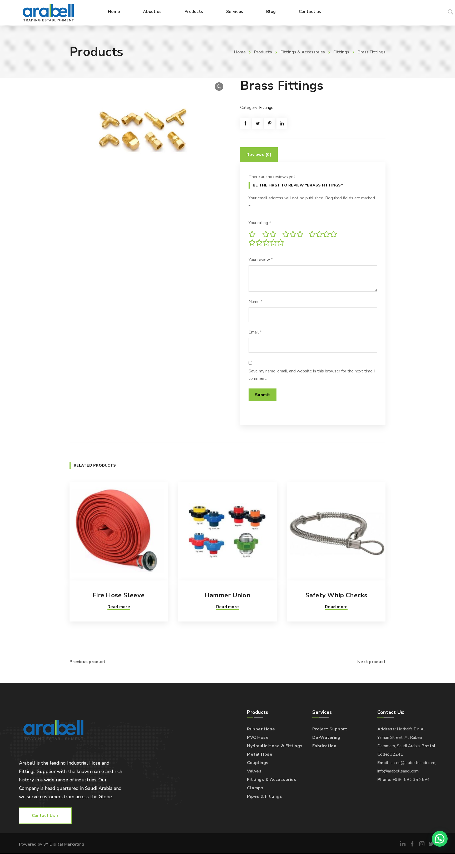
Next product (371, 662)
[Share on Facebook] (245, 123)
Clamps (255, 788)
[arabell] (48, 13)
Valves (254, 771)
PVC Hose (258, 737)
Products (263, 52)
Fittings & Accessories (302, 52)
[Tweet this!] (257, 123)
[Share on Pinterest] (269, 123)
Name (256, 302)
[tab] (259, 154)
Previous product (87, 662)
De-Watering (326, 737)
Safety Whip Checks (336, 595)
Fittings (341, 52)
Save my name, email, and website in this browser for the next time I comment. (312, 374)
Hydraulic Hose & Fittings (275, 746)
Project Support (329, 729)
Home (240, 52)
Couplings (258, 763)
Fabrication (324, 746)
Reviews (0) (258, 155)
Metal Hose (259, 754)
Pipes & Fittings (264, 796)
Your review (261, 259)
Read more (118, 607)
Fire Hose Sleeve (119, 595)
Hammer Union (227, 595)
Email (255, 332)
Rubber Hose (261, 729)
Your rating (260, 223)
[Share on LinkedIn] (281, 123)
